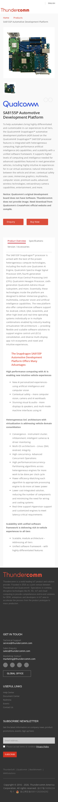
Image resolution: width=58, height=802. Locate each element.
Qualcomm (22, 769)
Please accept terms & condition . (27, 747)
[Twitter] (26, 665)
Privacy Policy (42, 746)
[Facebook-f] (19, 665)
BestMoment (36, 769)
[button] (13, 222)
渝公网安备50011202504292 (34, 791)
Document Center (11, 696)
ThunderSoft (9, 769)
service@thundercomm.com (17, 643)
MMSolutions (9, 773)
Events (6, 703)
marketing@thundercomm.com (19, 658)
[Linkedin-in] (12, 665)
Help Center (8, 692)
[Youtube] (5, 665)
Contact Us (8, 707)
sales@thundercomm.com (16, 650)
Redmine (7, 699)
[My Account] (42, 3)
